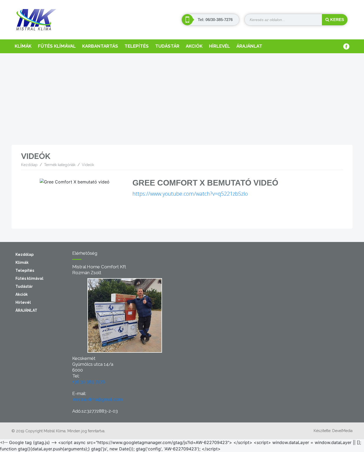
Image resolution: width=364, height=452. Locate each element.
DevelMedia (342, 431)
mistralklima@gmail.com (98, 399)
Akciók (194, 46)
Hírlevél (219, 46)
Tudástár (167, 46)
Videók (88, 165)
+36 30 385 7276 (88, 381)
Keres (336, 19)
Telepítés (136, 46)
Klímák (23, 46)
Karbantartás (100, 46)
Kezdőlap (29, 165)
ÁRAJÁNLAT (249, 46)
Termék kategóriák (59, 165)
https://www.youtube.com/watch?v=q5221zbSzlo (190, 193)
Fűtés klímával (57, 46)
